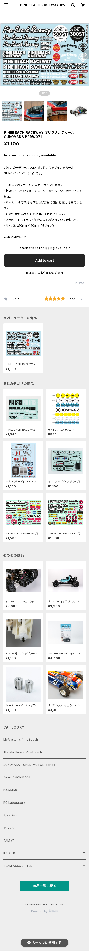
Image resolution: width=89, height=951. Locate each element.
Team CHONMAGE (16, 777)
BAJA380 (10, 790)
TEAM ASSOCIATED (18, 866)
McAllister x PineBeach (20, 739)
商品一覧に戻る (44, 886)
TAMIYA (9, 840)
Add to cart (44, 260)
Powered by (40, 911)
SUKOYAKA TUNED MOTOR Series (29, 764)
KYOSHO (10, 853)
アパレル (8, 828)
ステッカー (10, 815)
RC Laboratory (14, 802)
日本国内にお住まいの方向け (44, 272)
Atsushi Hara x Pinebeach (22, 752)
